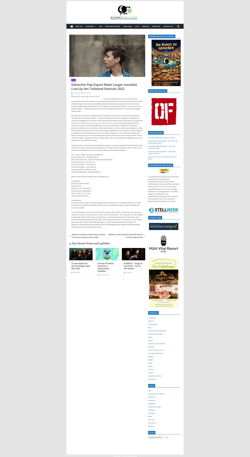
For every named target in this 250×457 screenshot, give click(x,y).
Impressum (156, 26)
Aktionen (151, 321)
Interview (151, 347)
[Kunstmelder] (71, 26)
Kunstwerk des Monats (155, 353)
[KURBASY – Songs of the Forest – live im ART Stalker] (133, 249)
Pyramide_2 (152, 413)
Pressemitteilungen (112, 26)
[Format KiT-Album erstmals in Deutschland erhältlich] (107, 249)
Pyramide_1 (152, 410)
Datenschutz (168, 26)
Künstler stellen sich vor (156, 350)
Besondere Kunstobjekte (156, 394)
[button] (95, 26)
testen (150, 416)
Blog (137, 26)
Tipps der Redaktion (154, 376)
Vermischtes (152, 379)
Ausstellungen (153, 324)
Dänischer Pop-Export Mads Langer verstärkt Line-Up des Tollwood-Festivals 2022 (88, 235)
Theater (150, 373)
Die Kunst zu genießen (155, 334)
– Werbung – (152, 318)
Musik (73, 80)
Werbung (145, 26)
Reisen (150, 366)
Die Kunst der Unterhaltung (157, 331)
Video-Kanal (127, 26)
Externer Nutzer (86, 93)
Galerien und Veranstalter (156, 344)
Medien (150, 360)
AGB (100, 26)
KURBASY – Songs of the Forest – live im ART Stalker (133, 266)
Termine (151, 369)
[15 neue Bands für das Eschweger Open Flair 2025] (81, 249)
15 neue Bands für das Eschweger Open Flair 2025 (80, 266)
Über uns (79, 26)
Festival (150, 340)
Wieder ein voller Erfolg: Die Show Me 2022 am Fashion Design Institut (125, 235)
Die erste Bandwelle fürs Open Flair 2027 (161, 138)
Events (150, 337)
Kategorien (89, 26)
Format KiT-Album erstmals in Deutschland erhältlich (106, 267)
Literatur (151, 356)
